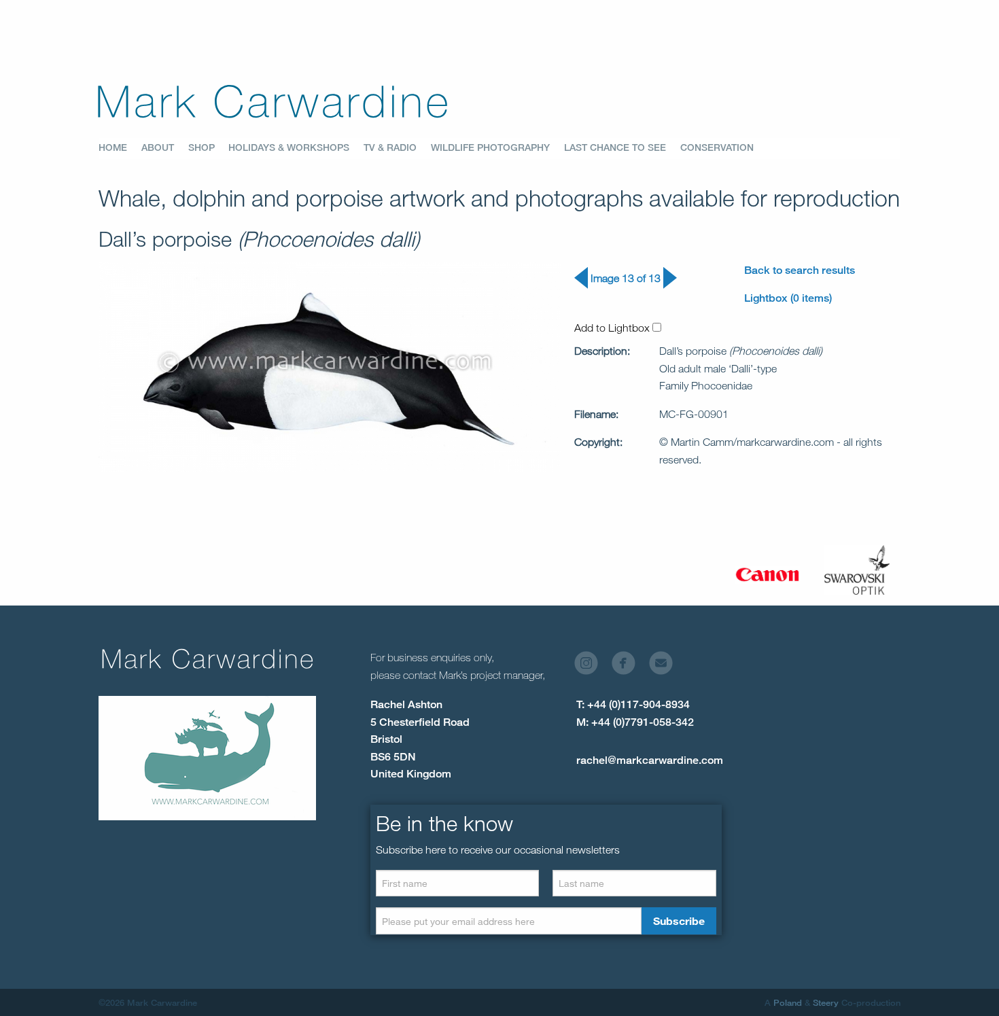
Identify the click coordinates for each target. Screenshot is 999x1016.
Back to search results (799, 270)
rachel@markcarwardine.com (649, 760)
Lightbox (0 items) (788, 298)
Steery (826, 1002)
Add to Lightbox (613, 327)
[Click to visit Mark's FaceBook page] (629, 666)
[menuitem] (120, 148)
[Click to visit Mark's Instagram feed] (591, 666)
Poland (787, 1002)
